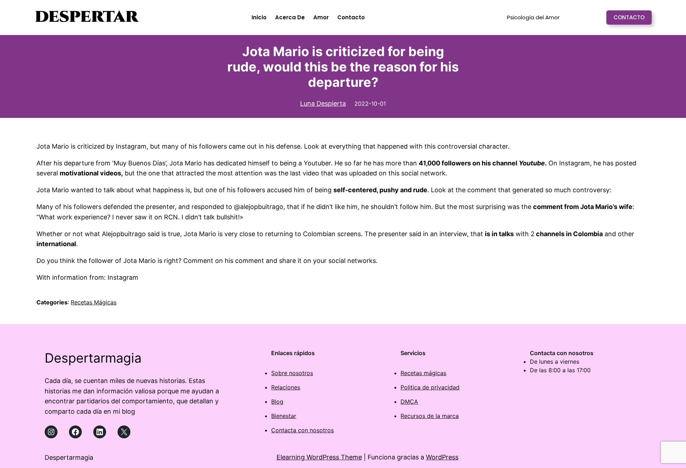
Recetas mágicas (423, 373)
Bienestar (283, 415)
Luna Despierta (323, 103)
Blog (277, 401)
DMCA (409, 401)
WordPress (442, 457)
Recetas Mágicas (93, 302)
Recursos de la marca (430, 415)
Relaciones (285, 387)
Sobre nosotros (292, 373)
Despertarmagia (93, 358)
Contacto (629, 17)
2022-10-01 (370, 103)
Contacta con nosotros (302, 430)
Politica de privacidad (430, 387)
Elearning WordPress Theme (319, 457)
